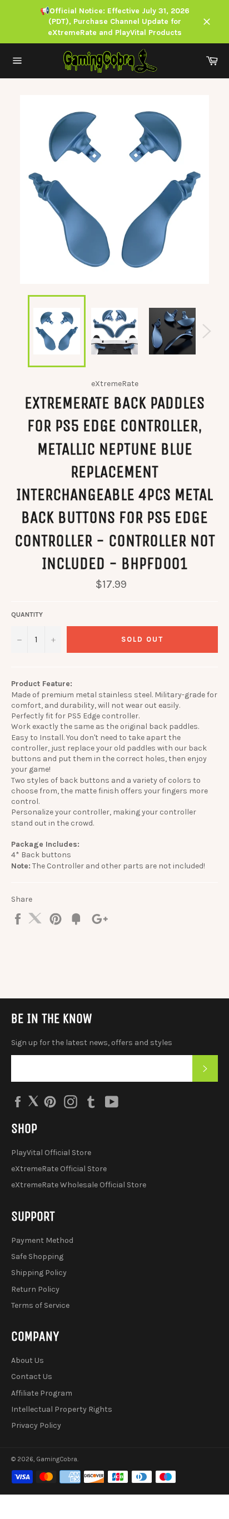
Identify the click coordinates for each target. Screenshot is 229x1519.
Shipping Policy (39, 1272)
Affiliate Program (41, 1393)
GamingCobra (56, 1459)
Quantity (27, 614)
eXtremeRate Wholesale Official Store (78, 1185)
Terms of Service (40, 1305)
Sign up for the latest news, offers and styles (91, 1042)
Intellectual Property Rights (61, 1409)
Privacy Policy (36, 1425)
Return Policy (35, 1289)
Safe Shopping (37, 1256)
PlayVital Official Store (51, 1152)
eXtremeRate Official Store (59, 1168)
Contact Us (31, 1376)
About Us (27, 1360)
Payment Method (42, 1240)
